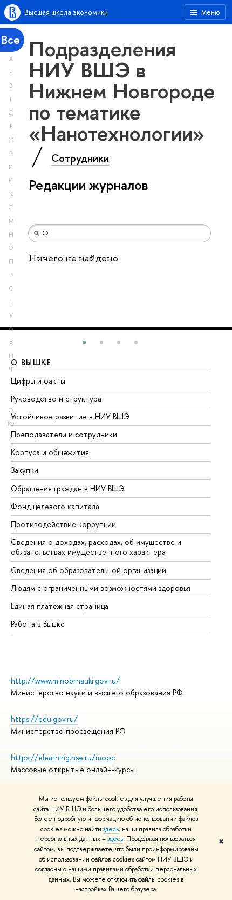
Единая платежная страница (59, 606)
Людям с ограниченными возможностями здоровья (100, 588)
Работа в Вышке (38, 624)
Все (11, 40)
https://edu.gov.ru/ (44, 719)
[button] (84, 342)
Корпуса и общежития (50, 452)
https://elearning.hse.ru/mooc (63, 757)
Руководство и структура (56, 398)
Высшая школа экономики (66, 12)
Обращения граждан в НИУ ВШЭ (68, 488)
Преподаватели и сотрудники (64, 434)
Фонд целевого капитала (55, 506)
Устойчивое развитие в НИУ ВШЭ (70, 416)
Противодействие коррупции (63, 524)
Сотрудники (80, 158)
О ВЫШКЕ (31, 362)
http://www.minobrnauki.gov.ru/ (65, 680)
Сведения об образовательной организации (88, 570)
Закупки (24, 470)
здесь (111, 829)
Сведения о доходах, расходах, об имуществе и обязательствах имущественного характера (96, 547)
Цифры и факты (38, 381)
